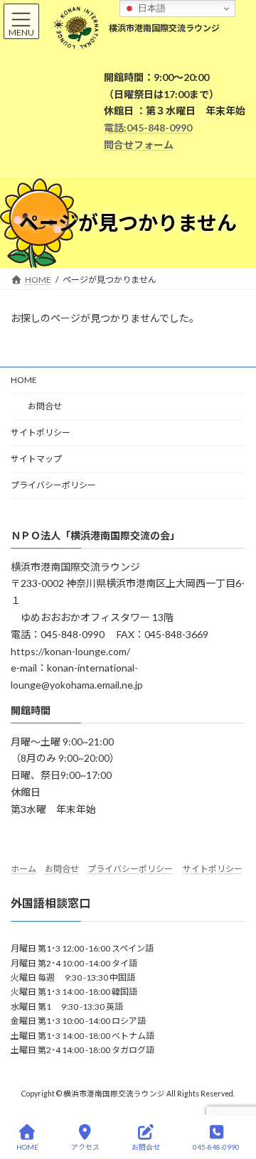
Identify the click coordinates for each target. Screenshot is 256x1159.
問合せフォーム (139, 145)
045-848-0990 (216, 1147)
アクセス (85, 1147)
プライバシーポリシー (53, 485)
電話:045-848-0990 (148, 128)
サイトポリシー (40, 432)
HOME (24, 379)
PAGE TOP (233, 1093)
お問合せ (36, 406)
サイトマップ (36, 458)
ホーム (23, 868)
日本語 (150, 8)
